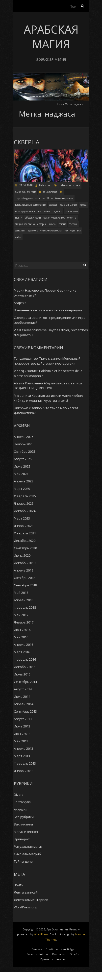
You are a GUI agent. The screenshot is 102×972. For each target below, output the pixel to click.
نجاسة (18, 237)
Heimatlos (45, 185)
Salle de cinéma (37, 954)
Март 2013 (22, 756)
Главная (36, 949)
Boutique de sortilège (60, 949)
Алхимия (20, 809)
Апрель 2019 (23, 570)
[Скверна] (51, 152)
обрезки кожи (33, 217)
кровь (83, 204)
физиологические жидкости (45, 230)
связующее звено (25, 224)
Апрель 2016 (23, 644)
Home (59, 104)
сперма (73, 224)
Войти (19, 885)
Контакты (58, 954)
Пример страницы (52, 959)
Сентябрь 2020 (25, 548)
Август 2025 (23, 459)
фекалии (20, 230)
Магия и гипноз (70, 185)
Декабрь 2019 (24, 563)
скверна (42, 224)
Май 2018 (21, 592)
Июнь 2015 (22, 674)
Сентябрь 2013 (25, 711)
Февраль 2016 (25, 659)
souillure (48, 198)
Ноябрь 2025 (23, 444)
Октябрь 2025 (24, 451)
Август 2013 (23, 719)
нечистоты (71, 211)
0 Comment (50, 192)
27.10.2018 (26, 185)
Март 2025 (22, 488)
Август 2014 (23, 689)
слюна (62, 224)
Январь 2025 (23, 503)
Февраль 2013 (25, 763)
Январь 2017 (23, 622)
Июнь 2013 (22, 733)
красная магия (68, 204)
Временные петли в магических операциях (48, 310)
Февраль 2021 (25, 533)
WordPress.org (25, 907)
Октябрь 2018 (24, 577)
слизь (52, 224)
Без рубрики (24, 817)
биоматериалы (64, 198)
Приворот (22, 839)
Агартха (20, 302)
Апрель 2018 (23, 600)
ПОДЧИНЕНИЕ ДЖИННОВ (33, 388)
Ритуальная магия (28, 846)
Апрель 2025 (23, 481)
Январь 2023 (23, 525)
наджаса (57, 211)
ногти (18, 217)
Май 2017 (21, 615)
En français (22, 802)
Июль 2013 (22, 726)
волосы (53, 204)
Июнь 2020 (22, 555)
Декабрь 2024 (24, 511)
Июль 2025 (22, 466)
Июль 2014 (22, 696)
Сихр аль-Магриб (25, 192)
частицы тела (72, 230)
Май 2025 (21, 474)
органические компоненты (60, 217)
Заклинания (23, 824)
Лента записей (26, 892)
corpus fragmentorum (27, 198)
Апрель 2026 (23, 436)
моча (47, 211)
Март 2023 (22, 518)
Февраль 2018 (25, 607)
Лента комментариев (31, 899)
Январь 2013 (23, 771)
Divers (19, 794)
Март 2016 (22, 652)
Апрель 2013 (23, 748)
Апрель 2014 (23, 704)
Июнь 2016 (22, 629)
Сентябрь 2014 (25, 681)
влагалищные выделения (30, 204)
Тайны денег (24, 861)
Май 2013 (21, 741)
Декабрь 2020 (24, 540)
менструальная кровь (28, 211)
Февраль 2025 (25, 496)
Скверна (26, 142)
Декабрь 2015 (24, 667)
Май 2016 (21, 637)
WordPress (41, 934)
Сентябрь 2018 (25, 585)
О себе (74, 954)
